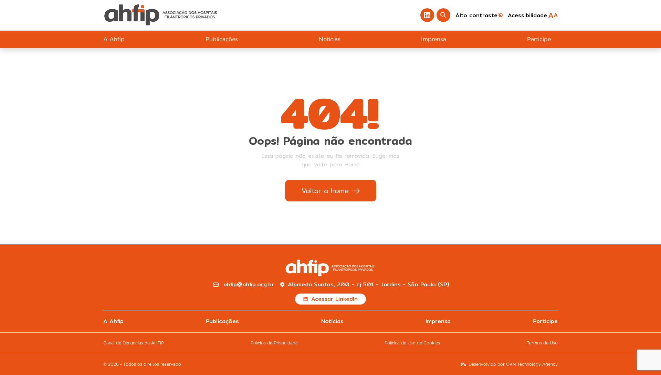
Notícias (329, 39)
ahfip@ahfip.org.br (248, 284)
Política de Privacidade (274, 343)
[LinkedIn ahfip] (427, 15)
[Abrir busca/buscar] (443, 15)
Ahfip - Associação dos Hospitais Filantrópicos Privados (161, 15)
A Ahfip (114, 39)
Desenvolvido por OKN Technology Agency (513, 364)
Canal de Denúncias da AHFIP (133, 343)
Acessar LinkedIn (334, 299)
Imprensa (433, 39)
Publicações (222, 39)
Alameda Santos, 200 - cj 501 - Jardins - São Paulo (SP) (368, 284)
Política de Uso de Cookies (412, 343)
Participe (539, 39)
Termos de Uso (542, 343)
